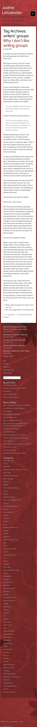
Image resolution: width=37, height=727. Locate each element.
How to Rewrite (8, 441)
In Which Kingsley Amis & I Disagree (14, 435)
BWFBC (5, 485)
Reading (5, 610)
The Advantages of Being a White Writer (15, 438)
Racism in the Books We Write (12, 420)
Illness (5, 546)
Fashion (5, 515)
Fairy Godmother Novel (10, 506)
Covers (5, 491)
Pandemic (6, 591)
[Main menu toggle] (33, 14)
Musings (5, 579)
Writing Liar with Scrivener (11, 429)
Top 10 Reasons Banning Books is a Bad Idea (17, 444)
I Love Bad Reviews (9, 432)
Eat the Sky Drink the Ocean (12, 500)
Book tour (6, 482)
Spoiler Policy (7, 373)
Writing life (11, 314)
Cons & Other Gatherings (11, 488)
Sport (5, 628)
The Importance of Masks (11, 397)
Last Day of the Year (9, 555)
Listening (6, 564)
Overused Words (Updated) (11, 414)
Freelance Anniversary (10, 527)
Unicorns (6, 655)
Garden (5, 533)
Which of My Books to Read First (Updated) (16, 405)
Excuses (5, 503)
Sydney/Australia (8, 634)
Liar (4, 558)
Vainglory (6, 658)
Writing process (8, 683)
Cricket (5, 494)
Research (6, 613)
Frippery (5, 531)
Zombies (6, 689)
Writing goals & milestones (11, 677)
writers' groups (22, 314)
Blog (4, 361)
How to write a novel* (10, 447)
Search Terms (7, 625)
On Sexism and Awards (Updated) (14, 408)
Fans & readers (8, 512)
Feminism (6, 518)
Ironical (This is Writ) (9, 549)
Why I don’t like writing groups (16, 43)
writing (28, 314)
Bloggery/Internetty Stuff (10, 476)
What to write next (9, 665)
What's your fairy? (8, 668)
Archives (6, 364)
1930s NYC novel (8, 460)
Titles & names (7, 643)
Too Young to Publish (9, 450)
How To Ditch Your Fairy (10, 540)
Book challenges (8, 479)
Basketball (6, 466)
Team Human (7, 637)
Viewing (5, 661)
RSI (4, 616)
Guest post (6, 537)
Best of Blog (7, 473)
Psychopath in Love (9, 598)
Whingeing (6, 671)
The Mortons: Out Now (10, 385)
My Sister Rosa (8, 582)
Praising (5, 594)
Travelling (6, 652)
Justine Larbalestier (12, 10)
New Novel (6, 585)
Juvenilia (6, 552)
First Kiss (6, 521)
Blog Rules (6, 367)
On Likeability (7, 411)
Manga (5, 573)
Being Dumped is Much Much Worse (14, 453)
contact (20, 722)
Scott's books (7, 622)
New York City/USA (9, 588)
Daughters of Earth (9, 497)
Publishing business (9, 601)
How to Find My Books (10, 394)
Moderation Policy (8, 370)
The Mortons (7, 391)
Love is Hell (6, 567)
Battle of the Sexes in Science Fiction (14, 470)
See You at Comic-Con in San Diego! (14, 388)
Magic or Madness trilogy (11, 570)
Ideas (5, 543)
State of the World (8, 631)
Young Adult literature (10, 686)
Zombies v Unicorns (9, 692)
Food (4, 524)
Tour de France (8, 649)
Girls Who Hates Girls (9, 417)
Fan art (5, 509)
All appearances (8, 356)
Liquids (5, 561)
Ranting (5, 604)
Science (5, 619)
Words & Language (9, 674)
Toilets (5, 646)
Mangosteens (7, 576)
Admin (5, 463)
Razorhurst (6, 607)
